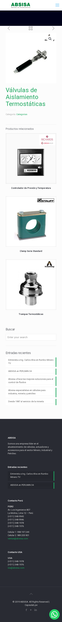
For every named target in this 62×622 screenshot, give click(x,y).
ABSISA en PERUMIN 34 (20, 371)
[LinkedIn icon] (36, 609)
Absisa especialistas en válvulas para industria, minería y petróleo (26, 392)
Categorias (21, 114)
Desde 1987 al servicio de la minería (26, 401)
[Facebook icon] (26, 609)
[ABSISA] (21, 5)
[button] (54, 614)
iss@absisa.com (16, 568)
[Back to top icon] (31, 594)
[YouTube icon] (31, 609)
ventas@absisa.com (18, 538)
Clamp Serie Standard (31, 251)
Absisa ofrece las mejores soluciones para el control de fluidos (30, 381)
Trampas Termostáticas (31, 314)
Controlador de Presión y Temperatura (31, 188)
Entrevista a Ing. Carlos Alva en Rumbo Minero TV (31, 361)
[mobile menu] (57, 5)
